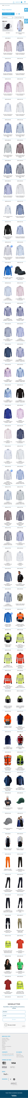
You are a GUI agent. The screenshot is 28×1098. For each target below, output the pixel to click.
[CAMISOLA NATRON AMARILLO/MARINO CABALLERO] (8, 699)
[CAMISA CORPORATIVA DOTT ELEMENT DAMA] (8, 373)
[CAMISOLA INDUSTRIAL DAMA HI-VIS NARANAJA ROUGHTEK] (8, 678)
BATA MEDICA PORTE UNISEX (20, 33)
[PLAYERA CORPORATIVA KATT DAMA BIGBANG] (8, 964)
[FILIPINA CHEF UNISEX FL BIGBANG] (8, 801)
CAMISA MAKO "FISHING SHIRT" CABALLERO (7, 625)
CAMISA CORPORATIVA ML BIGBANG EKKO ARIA (20, 482)
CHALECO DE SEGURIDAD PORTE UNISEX (20, 748)
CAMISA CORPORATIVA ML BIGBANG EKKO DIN (8, 503)
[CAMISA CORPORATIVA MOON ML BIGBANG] (20, 536)
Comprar (7, 20)
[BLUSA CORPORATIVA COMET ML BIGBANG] (20, 46)
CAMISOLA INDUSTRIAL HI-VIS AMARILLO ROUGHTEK (8, 666)
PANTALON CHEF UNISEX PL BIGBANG (8, 870)
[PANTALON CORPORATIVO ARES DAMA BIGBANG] (8, 882)
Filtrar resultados (7, 14)
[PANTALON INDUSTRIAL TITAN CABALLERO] (8, 923)
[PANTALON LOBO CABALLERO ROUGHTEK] (20, 923)
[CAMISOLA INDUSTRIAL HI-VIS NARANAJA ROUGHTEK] (20, 658)
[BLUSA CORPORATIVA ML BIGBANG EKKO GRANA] (20, 148)
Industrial (3, 1043)
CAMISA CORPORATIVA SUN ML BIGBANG (8, 584)
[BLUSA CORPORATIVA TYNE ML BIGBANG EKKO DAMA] (8, 250)
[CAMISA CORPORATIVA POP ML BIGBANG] (8, 556)
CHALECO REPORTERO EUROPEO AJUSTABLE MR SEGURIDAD (20, 769)
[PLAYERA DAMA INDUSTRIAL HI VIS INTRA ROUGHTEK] (20, 984)
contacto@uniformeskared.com (8, 1055)
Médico (3, 1045)
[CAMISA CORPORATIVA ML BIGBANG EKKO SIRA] (8, 536)
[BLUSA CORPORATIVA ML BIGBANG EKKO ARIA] (8, 128)
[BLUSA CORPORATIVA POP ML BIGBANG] (20, 189)
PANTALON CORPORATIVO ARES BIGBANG (20, 870)
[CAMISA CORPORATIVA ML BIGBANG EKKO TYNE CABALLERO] (8, 474)
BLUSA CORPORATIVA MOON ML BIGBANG (7, 197)
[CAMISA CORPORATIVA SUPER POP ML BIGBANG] (20, 576)
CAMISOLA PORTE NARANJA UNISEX (8, 727)
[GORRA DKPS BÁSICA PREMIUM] (8, 821)
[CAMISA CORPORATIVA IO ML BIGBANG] (8, 434)
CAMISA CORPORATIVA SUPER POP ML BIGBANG (20, 584)
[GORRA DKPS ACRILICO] (20, 801)
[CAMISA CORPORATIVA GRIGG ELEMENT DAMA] (8, 413)
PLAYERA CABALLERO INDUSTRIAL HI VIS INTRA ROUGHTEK (7, 952)
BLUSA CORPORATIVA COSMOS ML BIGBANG (8, 74)
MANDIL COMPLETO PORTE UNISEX (8, 849)
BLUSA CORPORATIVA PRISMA (7, 217)
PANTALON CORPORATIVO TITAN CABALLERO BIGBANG (7, 911)
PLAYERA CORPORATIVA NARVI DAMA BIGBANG (8, 992)
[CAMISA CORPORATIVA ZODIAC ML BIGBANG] (8, 291)
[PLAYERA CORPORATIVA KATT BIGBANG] (20, 944)
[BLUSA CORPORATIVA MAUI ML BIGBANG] (20, 107)
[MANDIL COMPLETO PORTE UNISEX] (8, 842)
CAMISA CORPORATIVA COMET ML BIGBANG (8, 340)
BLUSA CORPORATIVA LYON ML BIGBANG (7, 115)
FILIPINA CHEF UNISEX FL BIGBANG (8, 809)
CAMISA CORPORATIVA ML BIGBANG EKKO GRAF (20, 503)
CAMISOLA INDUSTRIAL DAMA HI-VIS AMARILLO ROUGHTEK (20, 646)
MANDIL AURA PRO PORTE (20, 829)
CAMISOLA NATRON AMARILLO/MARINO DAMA (20, 707)
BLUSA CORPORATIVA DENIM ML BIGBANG (20, 74)
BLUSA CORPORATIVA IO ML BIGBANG (20, 95)
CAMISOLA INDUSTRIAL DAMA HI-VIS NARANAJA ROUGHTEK (7, 687)
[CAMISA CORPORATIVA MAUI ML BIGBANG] (20, 454)
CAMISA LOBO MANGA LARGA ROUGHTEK (20, 605)
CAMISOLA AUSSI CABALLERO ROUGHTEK (7, 646)
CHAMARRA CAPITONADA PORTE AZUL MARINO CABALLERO (8, 789)
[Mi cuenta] (14, 2)
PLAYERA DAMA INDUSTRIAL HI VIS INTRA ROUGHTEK (20, 992)
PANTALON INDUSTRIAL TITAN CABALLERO (8, 931)
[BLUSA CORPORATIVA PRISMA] (8, 209)
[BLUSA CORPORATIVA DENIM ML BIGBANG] (20, 67)
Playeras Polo (4, 1041)
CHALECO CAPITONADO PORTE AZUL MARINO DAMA (7, 748)
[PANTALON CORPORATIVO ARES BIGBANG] (20, 862)
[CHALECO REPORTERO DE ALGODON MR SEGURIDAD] (8, 760)
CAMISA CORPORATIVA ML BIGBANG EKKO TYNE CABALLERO (8, 483)
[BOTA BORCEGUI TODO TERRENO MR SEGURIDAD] (20, 271)
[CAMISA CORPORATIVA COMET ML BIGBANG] (8, 332)
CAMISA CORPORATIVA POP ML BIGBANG (8, 564)
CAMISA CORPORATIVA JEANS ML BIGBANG (20, 442)
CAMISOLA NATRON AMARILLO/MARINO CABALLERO (8, 707)
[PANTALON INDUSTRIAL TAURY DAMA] (20, 903)
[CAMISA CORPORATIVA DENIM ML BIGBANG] (8, 352)
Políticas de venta (19, 1055)
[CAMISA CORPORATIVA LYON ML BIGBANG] (8, 454)
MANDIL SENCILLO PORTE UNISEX (20, 849)
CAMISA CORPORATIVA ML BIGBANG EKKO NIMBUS (20, 524)
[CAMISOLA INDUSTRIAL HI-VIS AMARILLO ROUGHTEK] (8, 658)
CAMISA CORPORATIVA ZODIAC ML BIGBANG (8, 299)
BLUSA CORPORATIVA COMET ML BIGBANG (20, 54)
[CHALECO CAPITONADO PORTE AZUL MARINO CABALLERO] (20, 719)
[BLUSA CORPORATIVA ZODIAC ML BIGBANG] (20, 250)
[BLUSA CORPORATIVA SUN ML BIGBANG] (20, 209)
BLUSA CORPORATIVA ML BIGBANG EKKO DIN (20, 136)
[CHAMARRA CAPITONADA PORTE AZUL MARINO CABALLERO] (8, 780)
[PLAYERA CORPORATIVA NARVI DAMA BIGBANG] (8, 984)
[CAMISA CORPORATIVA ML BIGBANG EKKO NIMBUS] (20, 515)
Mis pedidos (18, 1054)
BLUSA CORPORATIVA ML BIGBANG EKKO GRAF (7, 156)
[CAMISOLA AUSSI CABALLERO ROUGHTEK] (8, 638)
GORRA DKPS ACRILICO (20, 809)
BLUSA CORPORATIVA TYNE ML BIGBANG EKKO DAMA (7, 258)
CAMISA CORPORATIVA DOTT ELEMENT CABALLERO (20, 360)
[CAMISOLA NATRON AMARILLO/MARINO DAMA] (20, 699)
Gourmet (3, 1042)
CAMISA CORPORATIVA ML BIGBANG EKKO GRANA (8, 524)
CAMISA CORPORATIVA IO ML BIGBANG (8, 442)
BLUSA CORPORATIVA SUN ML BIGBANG (20, 217)
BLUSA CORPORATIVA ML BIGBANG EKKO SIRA (20, 176)
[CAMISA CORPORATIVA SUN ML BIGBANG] (8, 576)
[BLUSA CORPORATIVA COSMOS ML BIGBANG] (8, 67)
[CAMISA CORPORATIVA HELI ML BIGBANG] (20, 413)
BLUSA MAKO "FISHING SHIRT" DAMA (8, 278)
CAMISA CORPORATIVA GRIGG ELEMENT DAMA (8, 421)
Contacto (17, 2)
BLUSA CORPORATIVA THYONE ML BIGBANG (20, 237)
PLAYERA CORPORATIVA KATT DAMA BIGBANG (8, 972)
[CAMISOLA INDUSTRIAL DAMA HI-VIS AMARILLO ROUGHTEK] (20, 638)
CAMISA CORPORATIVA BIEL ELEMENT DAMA (20, 319)
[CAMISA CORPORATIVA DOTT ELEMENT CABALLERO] (20, 352)
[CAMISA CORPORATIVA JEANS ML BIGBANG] (20, 434)
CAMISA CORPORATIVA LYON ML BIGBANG (8, 462)
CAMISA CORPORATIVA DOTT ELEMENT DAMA (8, 380)
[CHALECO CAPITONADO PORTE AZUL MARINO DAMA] (8, 740)
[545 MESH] (8, 26)
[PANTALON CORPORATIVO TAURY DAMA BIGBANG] (20, 882)
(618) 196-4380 (11, 1054)
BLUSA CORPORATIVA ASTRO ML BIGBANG (7, 54)
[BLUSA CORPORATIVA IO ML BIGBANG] (20, 87)
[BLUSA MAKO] (8, 271)
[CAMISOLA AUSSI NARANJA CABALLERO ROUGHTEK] (20, 617)
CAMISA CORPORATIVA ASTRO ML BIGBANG (20, 299)
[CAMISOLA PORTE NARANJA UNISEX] (8, 719)
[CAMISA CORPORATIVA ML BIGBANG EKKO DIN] (8, 495)
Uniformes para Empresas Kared (5, 2)
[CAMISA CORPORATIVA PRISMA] (20, 556)
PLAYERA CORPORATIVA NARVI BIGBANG (20, 972)
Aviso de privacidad (20, 1056)
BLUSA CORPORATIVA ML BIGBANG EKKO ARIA (7, 136)
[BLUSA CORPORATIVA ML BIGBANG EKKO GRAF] (8, 148)
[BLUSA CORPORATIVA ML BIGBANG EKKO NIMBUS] (8, 169)
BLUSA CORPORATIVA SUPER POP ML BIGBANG (7, 238)
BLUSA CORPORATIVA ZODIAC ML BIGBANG (20, 258)
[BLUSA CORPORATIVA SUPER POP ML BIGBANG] (8, 230)
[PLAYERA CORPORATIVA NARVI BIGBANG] (20, 964)
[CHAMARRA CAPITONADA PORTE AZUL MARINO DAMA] (20, 780)
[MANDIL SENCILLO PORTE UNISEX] (20, 842)
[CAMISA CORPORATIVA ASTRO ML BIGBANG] (20, 291)
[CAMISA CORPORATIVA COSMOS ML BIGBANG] (20, 332)
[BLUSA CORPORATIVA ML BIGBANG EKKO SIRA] (20, 169)
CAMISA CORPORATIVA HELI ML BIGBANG (20, 421)
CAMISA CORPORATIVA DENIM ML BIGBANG (7, 360)
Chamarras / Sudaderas (6, 1046)
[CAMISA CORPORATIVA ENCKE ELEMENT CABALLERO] (20, 373)
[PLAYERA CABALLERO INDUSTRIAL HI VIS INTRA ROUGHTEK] (8, 944)
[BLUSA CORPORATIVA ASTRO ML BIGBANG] (8, 46)
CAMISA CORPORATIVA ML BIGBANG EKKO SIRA (8, 544)
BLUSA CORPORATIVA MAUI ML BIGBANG (20, 115)
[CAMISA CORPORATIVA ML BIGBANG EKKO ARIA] (20, 474)
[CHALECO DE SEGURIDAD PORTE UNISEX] (20, 740)
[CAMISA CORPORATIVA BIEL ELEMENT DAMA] (20, 311)
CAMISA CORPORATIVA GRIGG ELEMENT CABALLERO (20, 401)
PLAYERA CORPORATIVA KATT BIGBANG (20, 952)
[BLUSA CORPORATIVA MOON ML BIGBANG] (8, 189)
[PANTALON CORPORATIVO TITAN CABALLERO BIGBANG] (8, 903)
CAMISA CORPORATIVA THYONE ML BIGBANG (7, 605)
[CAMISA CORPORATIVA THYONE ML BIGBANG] (8, 597)
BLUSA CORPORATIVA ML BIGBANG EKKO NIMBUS (7, 176)
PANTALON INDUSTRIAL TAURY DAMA (20, 911)
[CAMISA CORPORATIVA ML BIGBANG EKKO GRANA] (8, 515)
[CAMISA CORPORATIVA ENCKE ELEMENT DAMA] (8, 393)
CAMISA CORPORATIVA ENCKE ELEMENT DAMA (7, 401)
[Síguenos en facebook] (11, 1079)
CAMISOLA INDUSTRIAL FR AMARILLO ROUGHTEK (20, 686)
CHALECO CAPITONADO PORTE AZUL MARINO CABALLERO (20, 728)
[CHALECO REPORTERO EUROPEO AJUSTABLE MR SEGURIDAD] (20, 760)
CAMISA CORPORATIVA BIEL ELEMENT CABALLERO (8, 319)
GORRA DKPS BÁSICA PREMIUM (7, 829)
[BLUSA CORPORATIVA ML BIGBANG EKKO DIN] (20, 128)
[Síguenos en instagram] (14, 1079)
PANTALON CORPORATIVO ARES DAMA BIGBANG (8, 890)
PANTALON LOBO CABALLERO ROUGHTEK (20, 931)
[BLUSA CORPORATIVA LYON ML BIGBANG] (8, 107)
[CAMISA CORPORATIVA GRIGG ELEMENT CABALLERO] (20, 393)
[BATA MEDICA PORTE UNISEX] (20, 26)
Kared (3, 5)
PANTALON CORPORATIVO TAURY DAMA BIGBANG (20, 890)
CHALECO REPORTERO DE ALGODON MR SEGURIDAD (7, 769)
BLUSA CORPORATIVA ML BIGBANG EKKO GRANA (20, 156)
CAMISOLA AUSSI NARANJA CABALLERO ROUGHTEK (20, 625)
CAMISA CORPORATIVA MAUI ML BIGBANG (20, 462)
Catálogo (3, 1047)
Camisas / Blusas (5, 1038)
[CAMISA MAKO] (8, 617)
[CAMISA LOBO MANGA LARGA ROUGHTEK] (20, 597)
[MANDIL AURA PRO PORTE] (20, 821)
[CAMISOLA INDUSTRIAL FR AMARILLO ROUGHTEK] (20, 678)
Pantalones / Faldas (5, 1039)
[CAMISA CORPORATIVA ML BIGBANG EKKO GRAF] (20, 495)
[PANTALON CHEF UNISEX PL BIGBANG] (8, 862)
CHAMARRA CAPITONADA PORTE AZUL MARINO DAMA (20, 788)
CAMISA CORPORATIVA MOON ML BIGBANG (20, 544)
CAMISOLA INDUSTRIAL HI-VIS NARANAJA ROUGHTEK (20, 667)
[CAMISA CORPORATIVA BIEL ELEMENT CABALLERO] (8, 311)
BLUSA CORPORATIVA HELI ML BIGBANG (7, 95)
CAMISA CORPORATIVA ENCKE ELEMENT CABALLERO (20, 380)
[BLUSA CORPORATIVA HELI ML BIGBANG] (8, 87)
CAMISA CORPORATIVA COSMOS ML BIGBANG (20, 340)
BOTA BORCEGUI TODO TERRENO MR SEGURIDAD (20, 278)
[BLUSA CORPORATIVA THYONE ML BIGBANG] (20, 230)
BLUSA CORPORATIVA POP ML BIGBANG (20, 197)
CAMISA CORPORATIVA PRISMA (20, 564)
